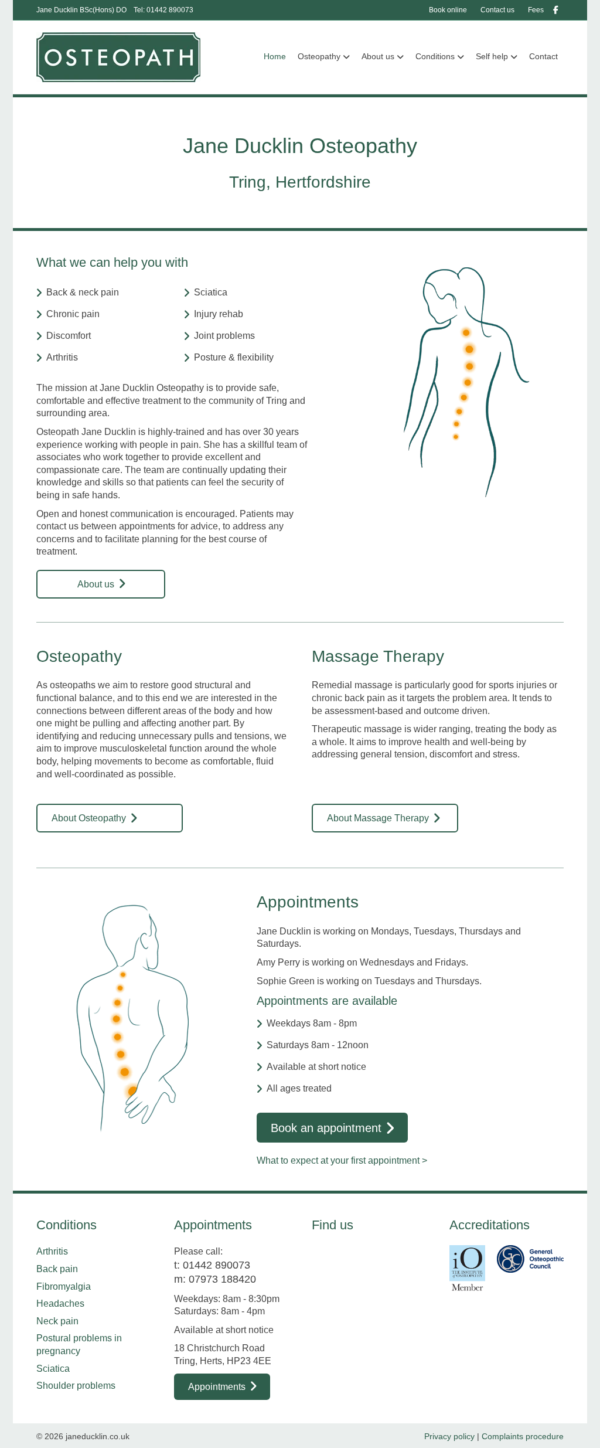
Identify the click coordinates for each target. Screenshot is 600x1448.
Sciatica (53, 1369)
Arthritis (52, 1251)
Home (275, 56)
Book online (448, 10)
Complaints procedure (523, 1436)
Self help (492, 56)
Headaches (60, 1303)
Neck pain (57, 1321)
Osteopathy (319, 56)
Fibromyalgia (63, 1286)
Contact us (497, 10)
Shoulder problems (75, 1386)
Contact (543, 56)
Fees (536, 10)
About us (378, 56)
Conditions (435, 56)
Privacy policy (449, 1436)
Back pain (57, 1269)
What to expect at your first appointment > (342, 1160)
